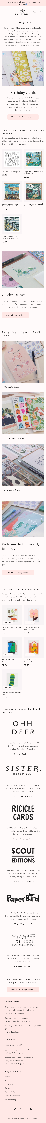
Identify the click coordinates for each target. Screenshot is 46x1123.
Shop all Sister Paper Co (22, 796)
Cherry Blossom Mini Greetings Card (31, 628)
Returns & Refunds (12, 1092)
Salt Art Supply (19, 1119)
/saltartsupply (18, 1063)
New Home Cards (12, 438)
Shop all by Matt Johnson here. (14, 144)
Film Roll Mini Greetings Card (11, 661)
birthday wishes (14, 28)
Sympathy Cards (12, 490)
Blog (6, 1080)
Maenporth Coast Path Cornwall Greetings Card (11, 205)
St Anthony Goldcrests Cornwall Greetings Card (11, 237)
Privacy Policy (10, 1099)
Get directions (13, 1032)
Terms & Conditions (13, 1095)
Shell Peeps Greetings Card (12, 172)
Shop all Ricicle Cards (22, 839)
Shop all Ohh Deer (21, 754)
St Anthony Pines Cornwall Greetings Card (33, 205)
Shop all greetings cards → (23, 989)
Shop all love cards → (15, 315)
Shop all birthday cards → (23, 117)
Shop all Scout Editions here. (25, 600)
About (7, 1076)
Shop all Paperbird (21, 924)
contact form (17, 1050)
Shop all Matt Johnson (21, 966)
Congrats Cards (11, 387)
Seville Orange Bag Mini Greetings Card (32, 661)
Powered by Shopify (31, 1119)
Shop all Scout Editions (22, 881)
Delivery (8, 1088)
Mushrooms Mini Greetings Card (11, 628)
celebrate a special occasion (31, 28)
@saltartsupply (18, 1060)
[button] (5, 12)
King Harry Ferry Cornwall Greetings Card (33, 172)
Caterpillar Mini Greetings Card (11, 693)
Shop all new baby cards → (18, 572)
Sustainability (10, 1084)
